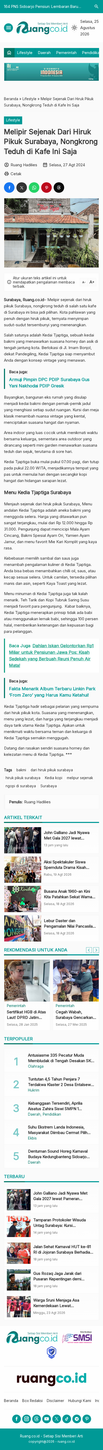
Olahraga (36, 1066)
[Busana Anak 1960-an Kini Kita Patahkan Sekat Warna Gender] (22, 899)
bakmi (21, 770)
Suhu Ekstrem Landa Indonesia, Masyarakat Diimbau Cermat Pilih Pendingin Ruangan (57, 1133)
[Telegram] (76, 1419)
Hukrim (33, 1090)
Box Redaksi (32, 1401)
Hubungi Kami (79, 1401)
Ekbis (32, 1138)
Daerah (44, 52)
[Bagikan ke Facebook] (9, 187)
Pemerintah (66, 52)
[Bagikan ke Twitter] (21, 187)
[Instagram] (26, 1419)
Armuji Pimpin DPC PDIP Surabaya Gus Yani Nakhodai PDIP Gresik (49, 382)
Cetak (16, 173)
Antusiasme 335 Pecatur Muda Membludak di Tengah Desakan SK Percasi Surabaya (59, 1061)
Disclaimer (55, 1401)
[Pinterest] (86, 1419)
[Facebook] (16, 1419)
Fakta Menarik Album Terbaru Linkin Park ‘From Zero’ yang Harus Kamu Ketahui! (52, 692)
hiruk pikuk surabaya (23, 778)
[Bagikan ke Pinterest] (46, 187)
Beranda (11, 1401)
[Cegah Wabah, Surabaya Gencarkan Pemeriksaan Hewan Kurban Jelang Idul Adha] (76, 981)
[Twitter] (56, 1419)
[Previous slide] (89, 950)
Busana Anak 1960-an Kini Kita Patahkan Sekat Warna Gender (68, 897)
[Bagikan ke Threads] (59, 187)
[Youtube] (46, 1419)
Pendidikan (92, 52)
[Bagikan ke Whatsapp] (34, 187)
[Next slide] (96, 950)
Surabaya (48, 786)
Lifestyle (24, 52)
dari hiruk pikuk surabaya (52, 770)
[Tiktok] (66, 1419)
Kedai (9, 461)
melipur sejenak (80, 778)
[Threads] (36, 1419)
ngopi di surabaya (21, 786)
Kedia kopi (53, 778)
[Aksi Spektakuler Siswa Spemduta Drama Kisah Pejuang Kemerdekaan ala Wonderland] (22, 870)
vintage (50, 360)
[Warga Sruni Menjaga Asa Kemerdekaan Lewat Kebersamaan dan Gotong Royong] (19, 1306)
